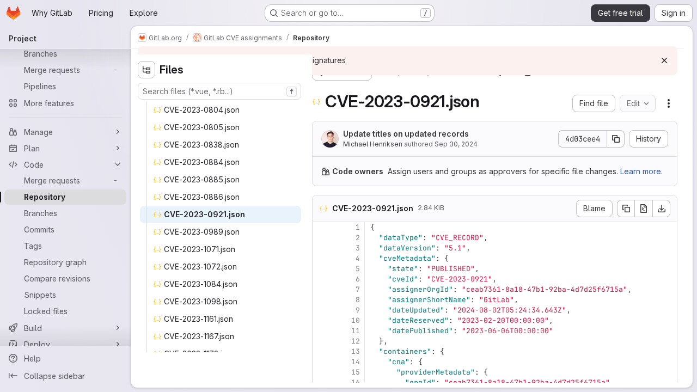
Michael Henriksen (372, 144)
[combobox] (219, 91)
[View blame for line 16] (322, 382)
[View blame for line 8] (322, 300)
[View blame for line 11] (322, 331)
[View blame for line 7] (322, 289)
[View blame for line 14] (322, 362)
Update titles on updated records (406, 133)
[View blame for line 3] (322, 248)
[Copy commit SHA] (616, 139)
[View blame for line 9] (322, 310)
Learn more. (641, 171)
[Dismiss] (664, 60)
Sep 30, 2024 (456, 144)
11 (355, 330)
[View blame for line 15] (322, 372)
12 (355, 341)
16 (355, 382)
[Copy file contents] (625, 208)
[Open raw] (643, 208)
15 (355, 372)
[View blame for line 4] (322, 258)
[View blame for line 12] (322, 341)
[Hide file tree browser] (146, 69)
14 (355, 361)
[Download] (661, 208)
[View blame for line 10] (322, 320)
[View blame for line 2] (322, 237)
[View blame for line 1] (322, 227)
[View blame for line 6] (322, 279)
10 (355, 320)
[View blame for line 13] (322, 351)
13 (355, 351)
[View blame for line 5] (322, 269)
